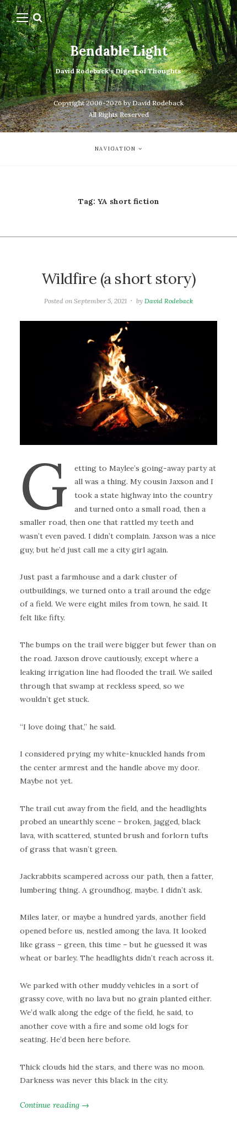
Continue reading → (54, 1105)
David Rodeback (168, 301)
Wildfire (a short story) (118, 278)
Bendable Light (119, 51)
